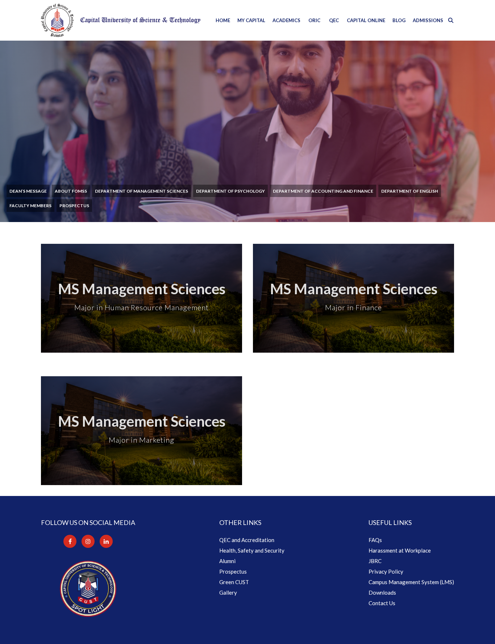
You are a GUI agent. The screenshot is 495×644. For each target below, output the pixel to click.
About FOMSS (71, 191)
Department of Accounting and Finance (323, 191)
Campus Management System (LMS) (411, 582)
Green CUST (234, 582)
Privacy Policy (386, 571)
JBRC (375, 561)
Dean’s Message (28, 191)
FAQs (375, 540)
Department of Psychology (230, 191)
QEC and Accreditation (246, 540)
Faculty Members (30, 205)
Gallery (228, 592)
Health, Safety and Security (251, 550)
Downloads (382, 592)
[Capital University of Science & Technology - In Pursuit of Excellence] (120, 20)
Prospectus (74, 205)
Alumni (227, 561)
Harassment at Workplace (400, 550)
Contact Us (382, 603)
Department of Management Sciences (141, 191)
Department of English (409, 191)
